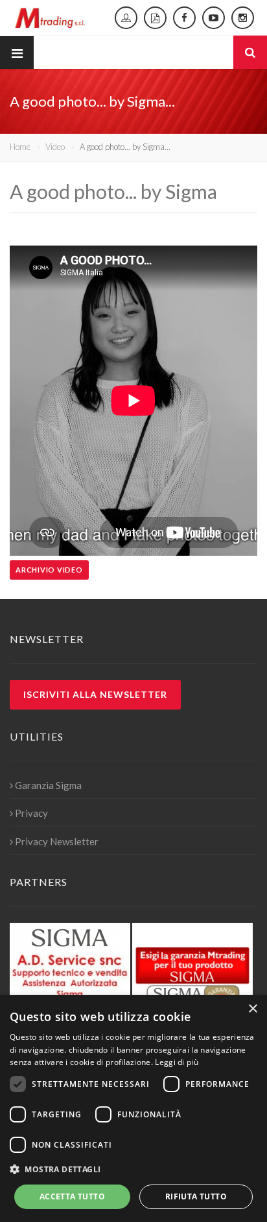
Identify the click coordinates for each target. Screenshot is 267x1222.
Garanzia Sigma (48, 785)
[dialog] (133, 1108)
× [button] (252, 1009)
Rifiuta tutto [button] (196, 1196)
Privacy (31, 813)
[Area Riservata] (126, 17)
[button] (133, 1169)
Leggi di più (176, 1062)
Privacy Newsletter (57, 841)
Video (55, 147)
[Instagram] (242, 17)
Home (20, 147)
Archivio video (49, 569)
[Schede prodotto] (155, 17)
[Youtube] (213, 17)
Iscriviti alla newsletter (95, 694)
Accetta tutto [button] (72, 1196)
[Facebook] (184, 17)
